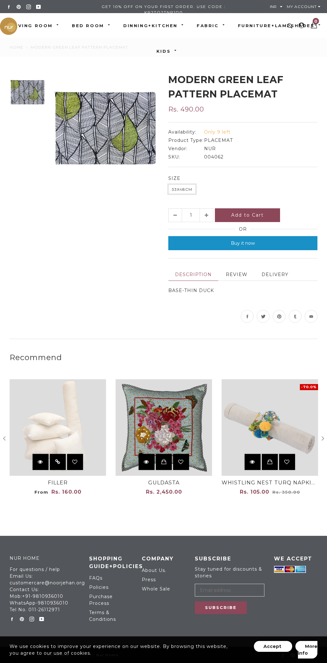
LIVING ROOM (32, 25)
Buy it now (243, 243)
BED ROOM (88, 25)
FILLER (58, 483)
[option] (105, 126)
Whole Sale (156, 589)
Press (149, 579)
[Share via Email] (311, 316)
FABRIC (208, 25)
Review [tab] (236, 274)
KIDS (163, 51)
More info (307, 650)
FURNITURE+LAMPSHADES (276, 25)
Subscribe (221, 607)
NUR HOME (25, 558)
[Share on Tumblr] (295, 316)
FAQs (96, 578)
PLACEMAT (218, 140)
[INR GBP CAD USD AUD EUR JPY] (277, 6)
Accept (273, 646)
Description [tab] (193, 274)
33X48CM (182, 189)
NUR (210, 148)
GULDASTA (163, 483)
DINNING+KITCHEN (150, 25)
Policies (99, 587)
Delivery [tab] (275, 274)
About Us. (154, 570)
